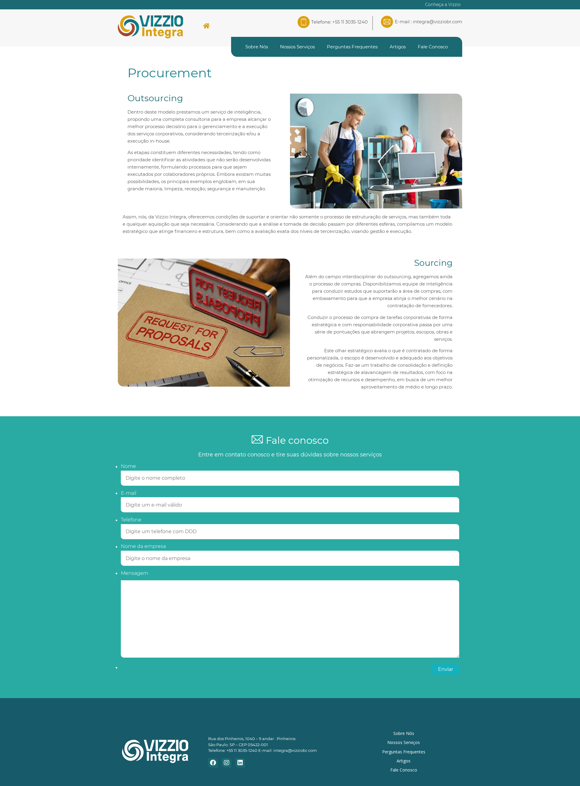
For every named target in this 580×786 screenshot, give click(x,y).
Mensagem (134, 573)
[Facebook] (213, 763)
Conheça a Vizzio (443, 4)
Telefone (131, 519)
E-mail (128, 493)
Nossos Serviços (297, 47)
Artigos (398, 47)
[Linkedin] (240, 763)
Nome (128, 466)
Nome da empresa (143, 546)
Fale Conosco (433, 47)
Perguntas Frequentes (352, 47)
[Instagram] (226, 763)
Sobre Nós (256, 47)
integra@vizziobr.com (437, 21)
